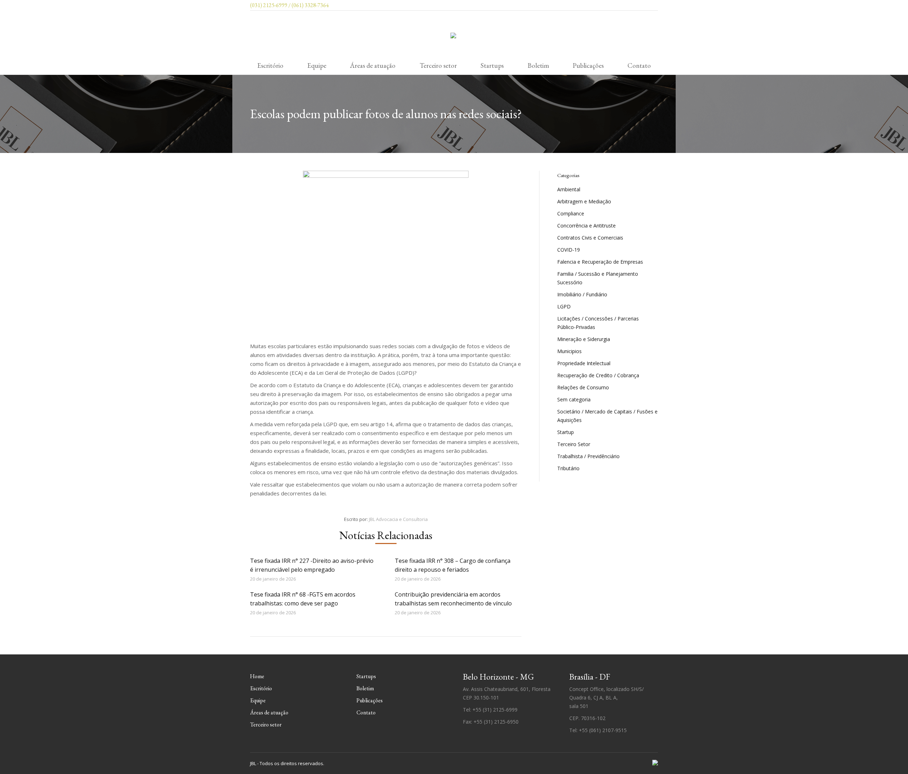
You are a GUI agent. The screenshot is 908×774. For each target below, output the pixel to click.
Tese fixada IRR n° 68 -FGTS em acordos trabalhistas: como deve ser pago (302, 599)
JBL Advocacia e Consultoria (398, 519)
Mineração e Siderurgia (583, 339)
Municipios (569, 351)
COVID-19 (568, 249)
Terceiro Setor (573, 444)
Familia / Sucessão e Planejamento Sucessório (597, 278)
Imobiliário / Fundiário (582, 294)
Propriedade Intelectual (583, 363)
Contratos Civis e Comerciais (590, 237)
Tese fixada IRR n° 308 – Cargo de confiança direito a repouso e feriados (452, 565)
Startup (565, 432)
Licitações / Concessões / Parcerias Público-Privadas (598, 322)
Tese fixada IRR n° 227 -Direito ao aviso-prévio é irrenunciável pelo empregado (311, 565)
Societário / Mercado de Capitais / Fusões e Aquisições (607, 415)
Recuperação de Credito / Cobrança (598, 375)
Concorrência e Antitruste (586, 225)
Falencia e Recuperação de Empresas (600, 261)
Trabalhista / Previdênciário (588, 456)
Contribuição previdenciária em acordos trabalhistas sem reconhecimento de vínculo (453, 599)
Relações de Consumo (583, 387)
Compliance (570, 213)
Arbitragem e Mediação (584, 201)
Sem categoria (574, 399)
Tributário (568, 468)
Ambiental (568, 189)
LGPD (564, 306)
